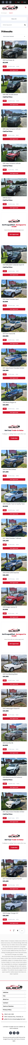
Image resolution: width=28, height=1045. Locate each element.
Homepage (4, 13)
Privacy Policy (7, 1010)
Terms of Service (8, 1006)
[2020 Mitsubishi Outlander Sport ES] (14, 261)
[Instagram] (6, 2)
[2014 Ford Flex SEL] (14, 739)
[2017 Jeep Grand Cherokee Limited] (14, 364)
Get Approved (14, 70)
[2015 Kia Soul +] (14, 194)
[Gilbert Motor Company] (10, 7)
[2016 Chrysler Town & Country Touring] (14, 500)
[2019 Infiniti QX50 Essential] (14, 569)
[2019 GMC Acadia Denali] (14, 91)
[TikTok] (10, 2)
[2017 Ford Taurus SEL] (14, 330)
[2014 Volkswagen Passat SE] (14, 705)
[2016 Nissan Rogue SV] (14, 399)
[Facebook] (3, 2)
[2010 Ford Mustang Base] (14, 671)
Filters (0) (14, 19)
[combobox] (14, 36)
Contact (5, 1003)
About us (6, 999)
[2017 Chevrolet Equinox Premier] (14, 875)
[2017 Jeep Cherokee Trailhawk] (14, 535)
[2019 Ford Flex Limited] (14, 466)
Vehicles (5, 992)
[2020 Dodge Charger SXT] (14, 910)
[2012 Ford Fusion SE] (14, 57)
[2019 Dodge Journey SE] (14, 604)
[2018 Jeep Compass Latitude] (14, 125)
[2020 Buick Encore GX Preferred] (14, 774)
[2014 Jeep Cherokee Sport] (14, 296)
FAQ (4, 996)
